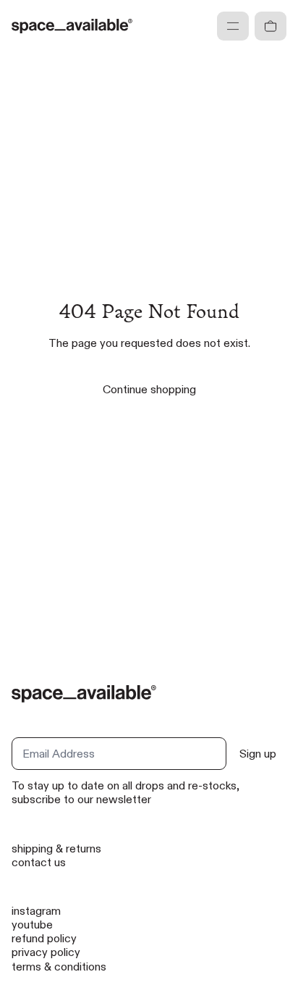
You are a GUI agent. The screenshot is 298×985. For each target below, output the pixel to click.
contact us (39, 862)
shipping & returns (56, 848)
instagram (36, 911)
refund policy (44, 938)
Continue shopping (149, 389)
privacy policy (46, 952)
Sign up (257, 753)
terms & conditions (59, 966)
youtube (32, 924)
